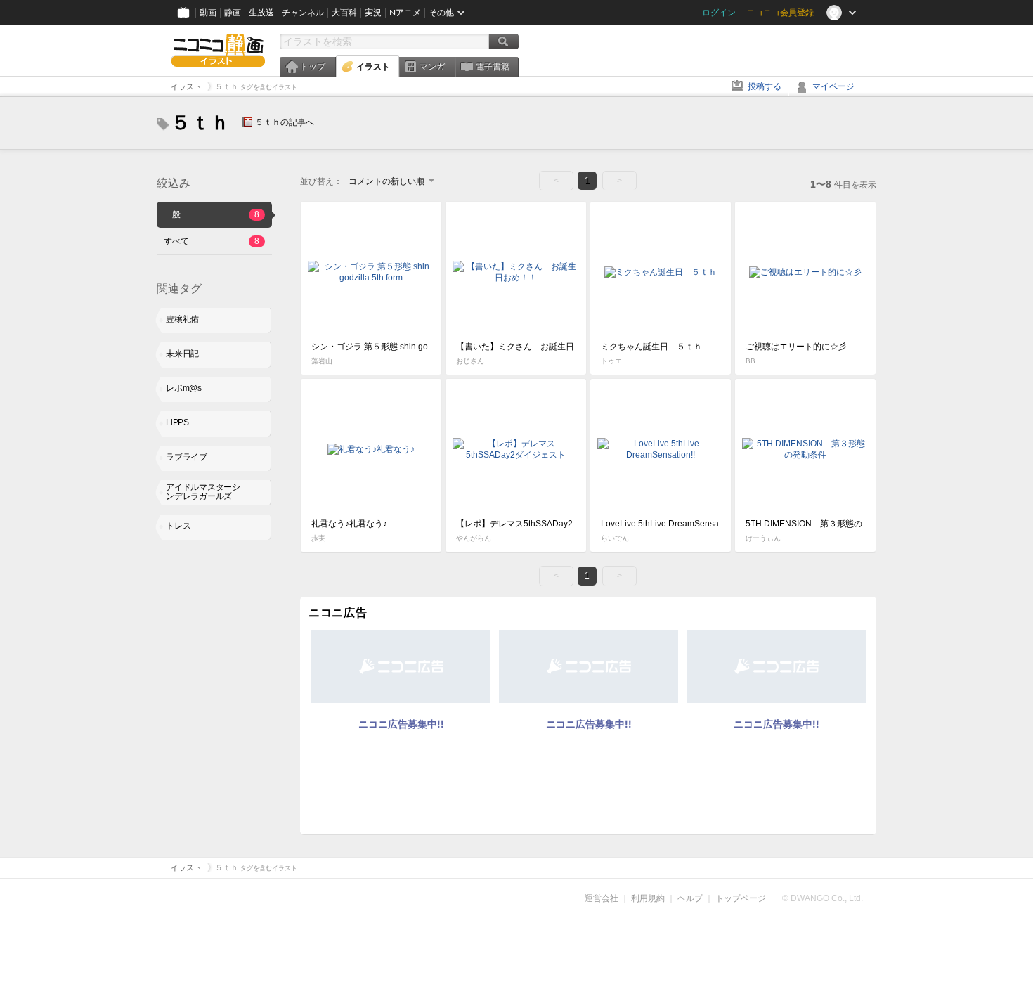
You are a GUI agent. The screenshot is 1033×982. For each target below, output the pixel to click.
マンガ (432, 67)
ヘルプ (690, 898)
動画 (208, 12)
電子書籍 (492, 67)
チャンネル (303, 12)
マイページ (833, 86)
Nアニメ (405, 12)
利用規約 (648, 898)
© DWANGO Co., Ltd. (822, 898)
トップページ (740, 898)
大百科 (344, 12)
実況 (373, 12)
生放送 (261, 12)
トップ (312, 67)
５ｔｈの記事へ (284, 122)
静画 (232, 12)
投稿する (764, 86)
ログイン (719, 12)
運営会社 (601, 898)
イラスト (373, 67)
